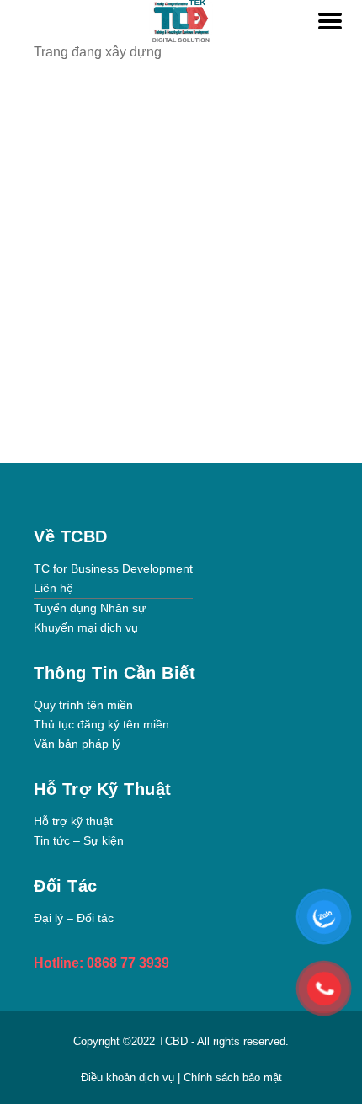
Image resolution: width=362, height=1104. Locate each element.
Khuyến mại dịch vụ (86, 627)
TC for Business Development (113, 568)
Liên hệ (53, 588)
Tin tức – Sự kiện (79, 840)
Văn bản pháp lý (77, 743)
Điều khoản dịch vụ (129, 1077)
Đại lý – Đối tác (74, 918)
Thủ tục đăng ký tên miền (101, 724)
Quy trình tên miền (83, 705)
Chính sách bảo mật (233, 1077)
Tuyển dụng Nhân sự (90, 608)
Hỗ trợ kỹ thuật (73, 821)
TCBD (173, 1041)
